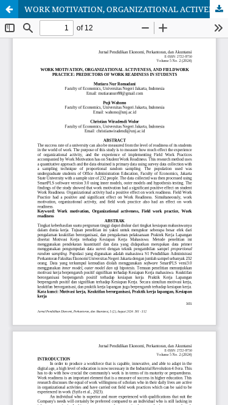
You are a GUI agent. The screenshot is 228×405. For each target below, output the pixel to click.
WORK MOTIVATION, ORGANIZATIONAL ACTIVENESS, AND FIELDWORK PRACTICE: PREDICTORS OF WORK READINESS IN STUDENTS (126, 9)
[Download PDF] (219, 9)
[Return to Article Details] (9, 9)
